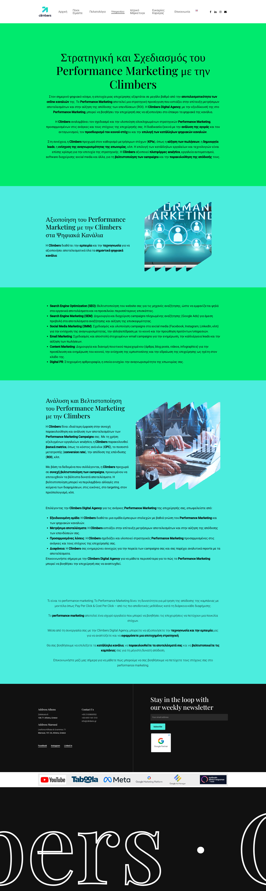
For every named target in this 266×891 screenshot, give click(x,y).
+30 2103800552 (89, 714)
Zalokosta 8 (43, 714)
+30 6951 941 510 (89, 718)
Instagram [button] (55, 746)
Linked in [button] (68, 746)
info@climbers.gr (89, 721)
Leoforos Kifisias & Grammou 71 (52, 729)
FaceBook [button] (42, 746)
